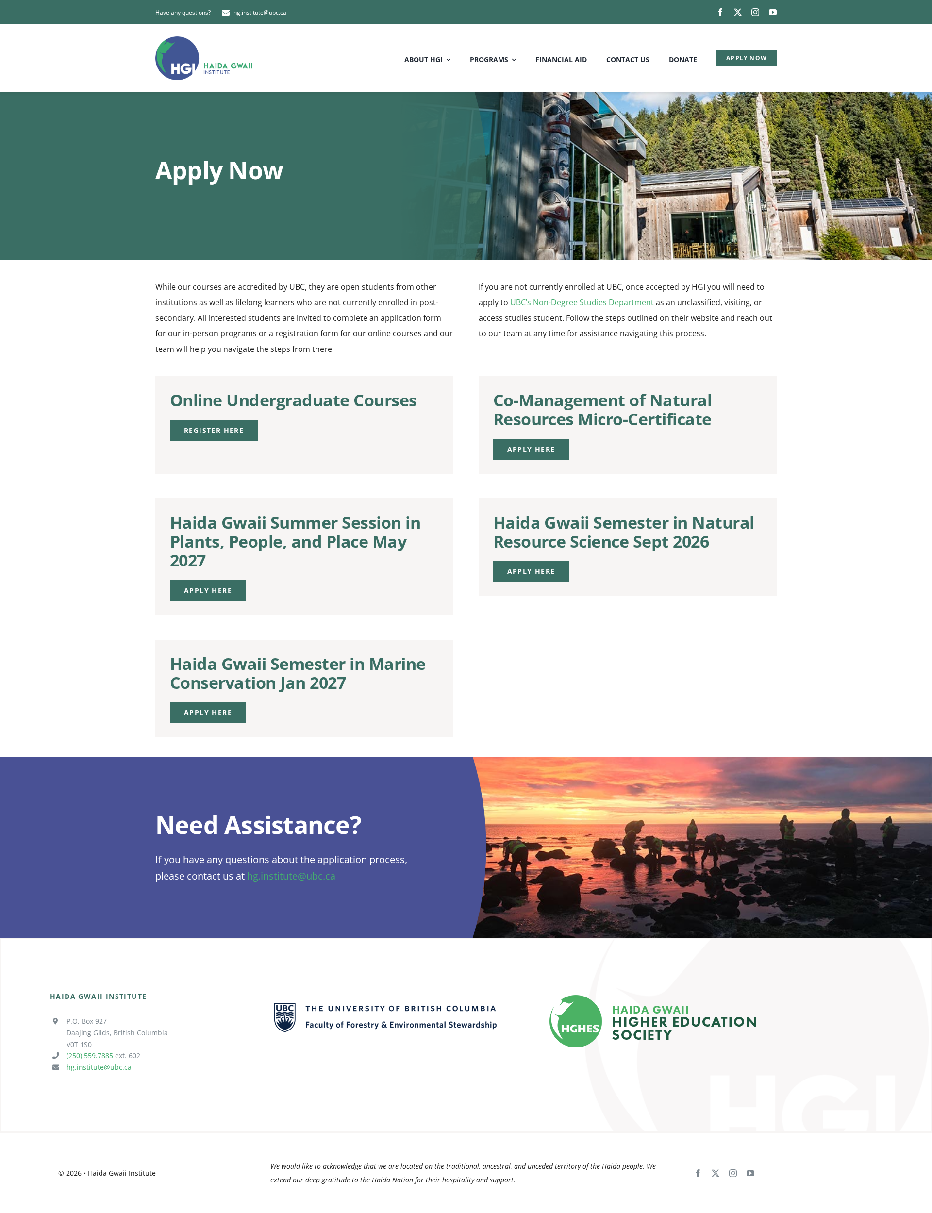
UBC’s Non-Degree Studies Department (582, 302)
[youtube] (773, 12)
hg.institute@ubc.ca (291, 875)
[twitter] (738, 12)
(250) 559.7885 (90, 1055)
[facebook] (720, 12)
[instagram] (755, 12)
